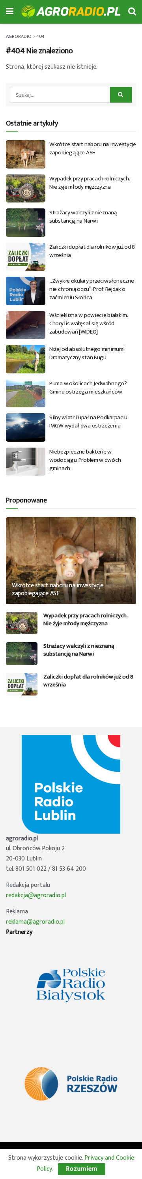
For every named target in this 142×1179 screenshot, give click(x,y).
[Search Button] (132, 12)
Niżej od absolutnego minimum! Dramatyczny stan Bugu (86, 353)
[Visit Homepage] (70, 12)
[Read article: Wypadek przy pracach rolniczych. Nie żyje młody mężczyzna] (25, 188)
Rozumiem (81, 1169)
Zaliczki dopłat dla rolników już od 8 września (92, 251)
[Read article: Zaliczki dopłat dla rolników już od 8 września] (25, 257)
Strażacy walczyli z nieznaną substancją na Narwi (83, 217)
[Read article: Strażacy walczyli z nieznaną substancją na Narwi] (25, 222)
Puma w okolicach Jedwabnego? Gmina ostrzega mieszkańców (88, 388)
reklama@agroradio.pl (35, 922)
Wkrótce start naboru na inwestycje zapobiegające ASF (92, 148)
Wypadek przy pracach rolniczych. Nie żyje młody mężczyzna (89, 183)
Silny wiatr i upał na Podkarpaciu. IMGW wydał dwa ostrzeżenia (88, 421)
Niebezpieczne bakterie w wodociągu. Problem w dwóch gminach (85, 460)
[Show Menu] (9, 12)
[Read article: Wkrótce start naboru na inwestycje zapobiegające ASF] (25, 154)
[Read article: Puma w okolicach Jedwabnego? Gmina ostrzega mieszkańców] (25, 393)
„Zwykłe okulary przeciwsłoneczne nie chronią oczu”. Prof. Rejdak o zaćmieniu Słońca (91, 289)
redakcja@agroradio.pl (36, 895)
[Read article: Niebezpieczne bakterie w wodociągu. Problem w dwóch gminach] (25, 462)
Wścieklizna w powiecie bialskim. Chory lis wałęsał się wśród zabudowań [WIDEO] (88, 323)
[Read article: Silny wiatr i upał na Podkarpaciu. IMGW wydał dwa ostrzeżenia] (25, 427)
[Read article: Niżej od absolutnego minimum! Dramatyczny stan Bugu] (25, 359)
